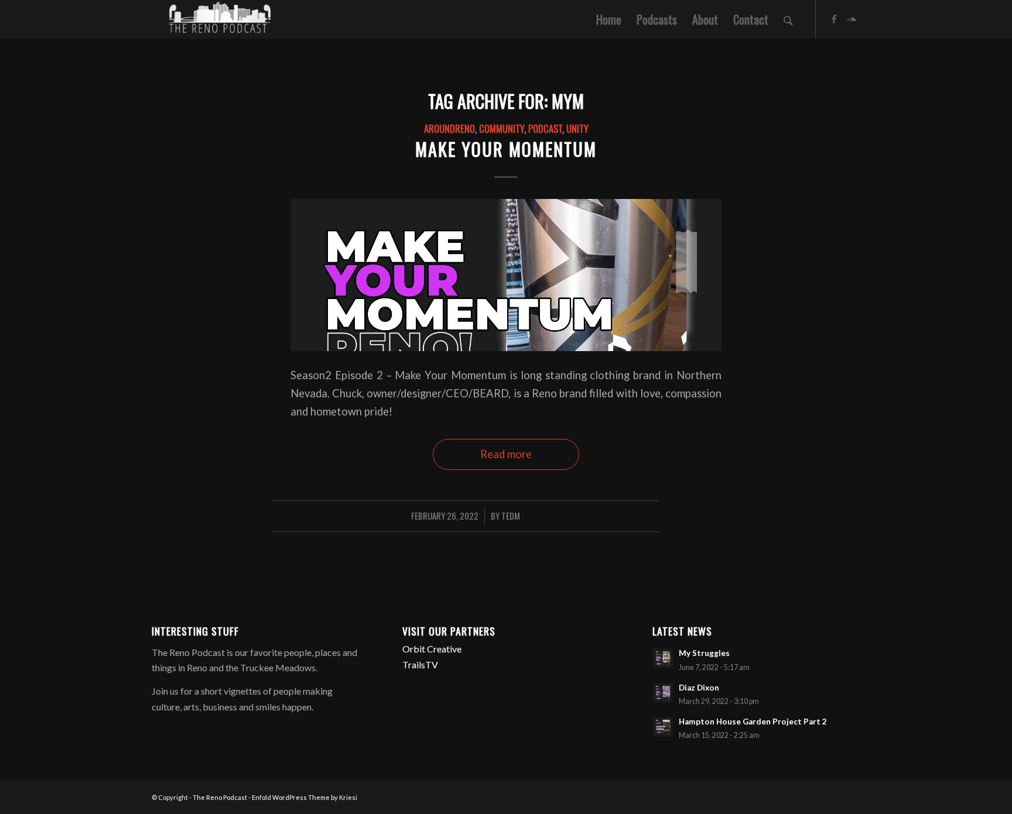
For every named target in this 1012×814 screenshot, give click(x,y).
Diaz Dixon (699, 687)
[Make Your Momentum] (506, 275)
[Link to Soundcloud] (851, 19)
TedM (510, 515)
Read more (506, 454)
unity (577, 128)
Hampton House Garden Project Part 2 (753, 721)
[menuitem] (609, 19)
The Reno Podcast (220, 797)
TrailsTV (420, 664)
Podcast (545, 128)
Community (501, 128)
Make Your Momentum (506, 149)
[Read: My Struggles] (662, 658)
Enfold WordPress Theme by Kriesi (304, 797)
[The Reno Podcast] (218, 19)
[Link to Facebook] (834, 19)
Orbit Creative (431, 648)
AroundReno (449, 128)
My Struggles (704, 653)
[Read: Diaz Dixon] (662, 692)
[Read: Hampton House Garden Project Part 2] (662, 726)
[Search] (788, 19)
